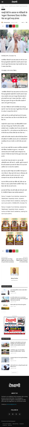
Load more (14, 372)
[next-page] (4, 312)
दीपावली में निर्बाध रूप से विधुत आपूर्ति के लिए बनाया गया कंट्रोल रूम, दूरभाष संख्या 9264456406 (7, 260)
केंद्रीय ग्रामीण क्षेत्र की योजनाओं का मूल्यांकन (18, 304)
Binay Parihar (7, 22)
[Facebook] (7, 26)
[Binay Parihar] (2, 22)
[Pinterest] (13, 26)
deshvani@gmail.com (11, 404)
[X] (10, 26)
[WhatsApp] (17, 26)
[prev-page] (2, 312)
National (6, 6)
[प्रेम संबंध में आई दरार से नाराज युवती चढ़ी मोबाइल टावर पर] (5, 359)
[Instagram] (12, 414)
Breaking (3, 301)
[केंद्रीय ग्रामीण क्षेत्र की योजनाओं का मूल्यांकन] (5, 306)
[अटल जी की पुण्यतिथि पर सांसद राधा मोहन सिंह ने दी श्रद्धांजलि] (5, 292)
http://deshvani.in (14, 280)
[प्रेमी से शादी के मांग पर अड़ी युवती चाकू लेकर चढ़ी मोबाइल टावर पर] (5, 367)
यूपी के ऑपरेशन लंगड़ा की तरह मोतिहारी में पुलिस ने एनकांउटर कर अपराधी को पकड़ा (22, 260)
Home (2, 6)
